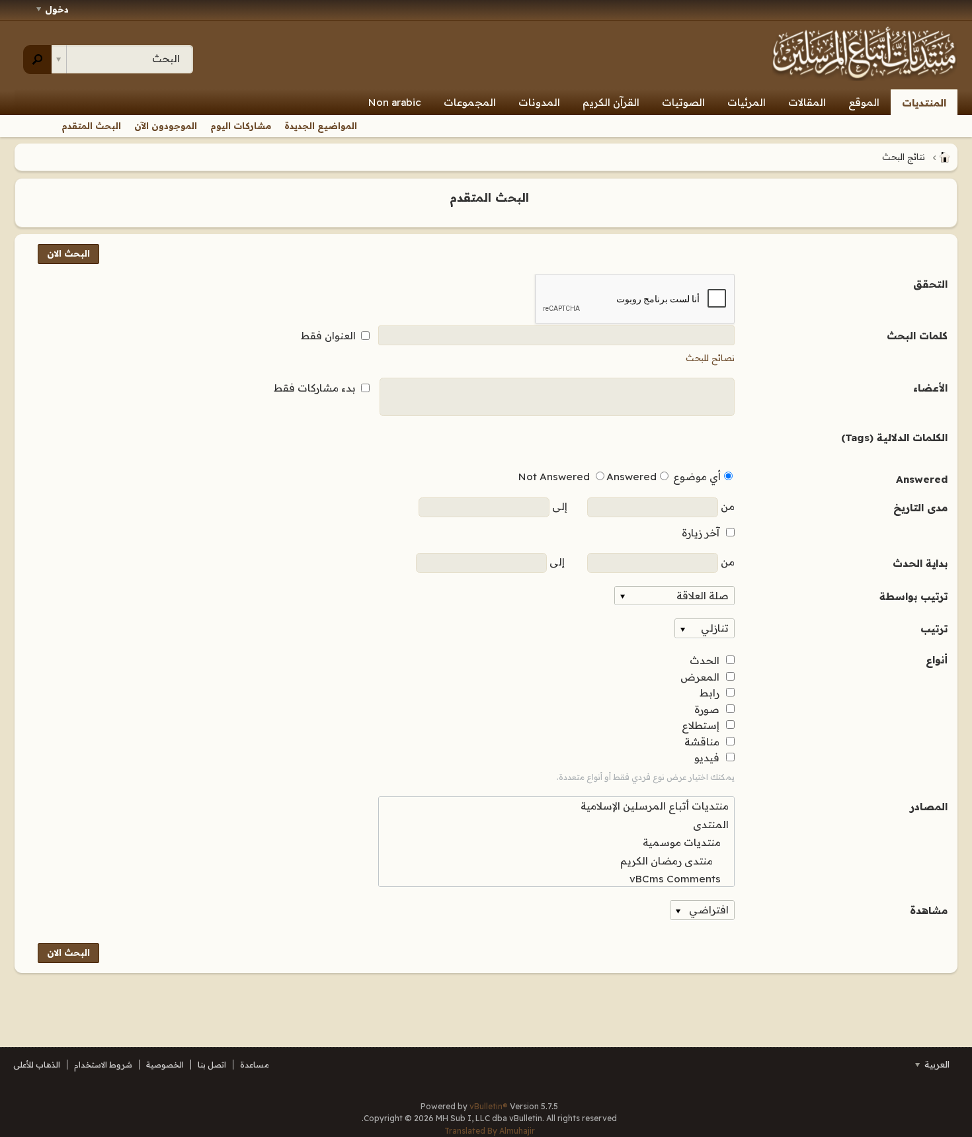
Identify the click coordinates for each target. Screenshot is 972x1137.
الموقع (863, 102)
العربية (936, 1064)
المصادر (929, 806)
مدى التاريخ (920, 507)
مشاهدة (929, 910)
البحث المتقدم (91, 125)
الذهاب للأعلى (36, 1065)
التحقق (930, 284)
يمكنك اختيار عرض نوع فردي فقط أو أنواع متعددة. (646, 777)
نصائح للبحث (710, 358)
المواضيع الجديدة (320, 125)
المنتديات (924, 103)
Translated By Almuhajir (489, 1131)
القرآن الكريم (611, 102)
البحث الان (68, 253)
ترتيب (934, 628)
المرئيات (746, 102)
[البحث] (37, 59)
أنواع (937, 659)
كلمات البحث (917, 335)
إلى (558, 506)
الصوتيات (683, 102)
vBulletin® (488, 1106)
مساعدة (254, 1065)
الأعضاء (930, 388)
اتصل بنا (212, 1065)
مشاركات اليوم (240, 125)
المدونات (539, 102)
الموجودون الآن (165, 125)
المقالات (807, 102)
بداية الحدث (920, 563)
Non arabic (394, 102)
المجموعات (470, 102)
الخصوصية (165, 1065)
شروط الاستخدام (103, 1065)
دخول (57, 9)
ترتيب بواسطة (913, 596)
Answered (922, 479)
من (726, 506)
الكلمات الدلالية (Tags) (894, 437)
